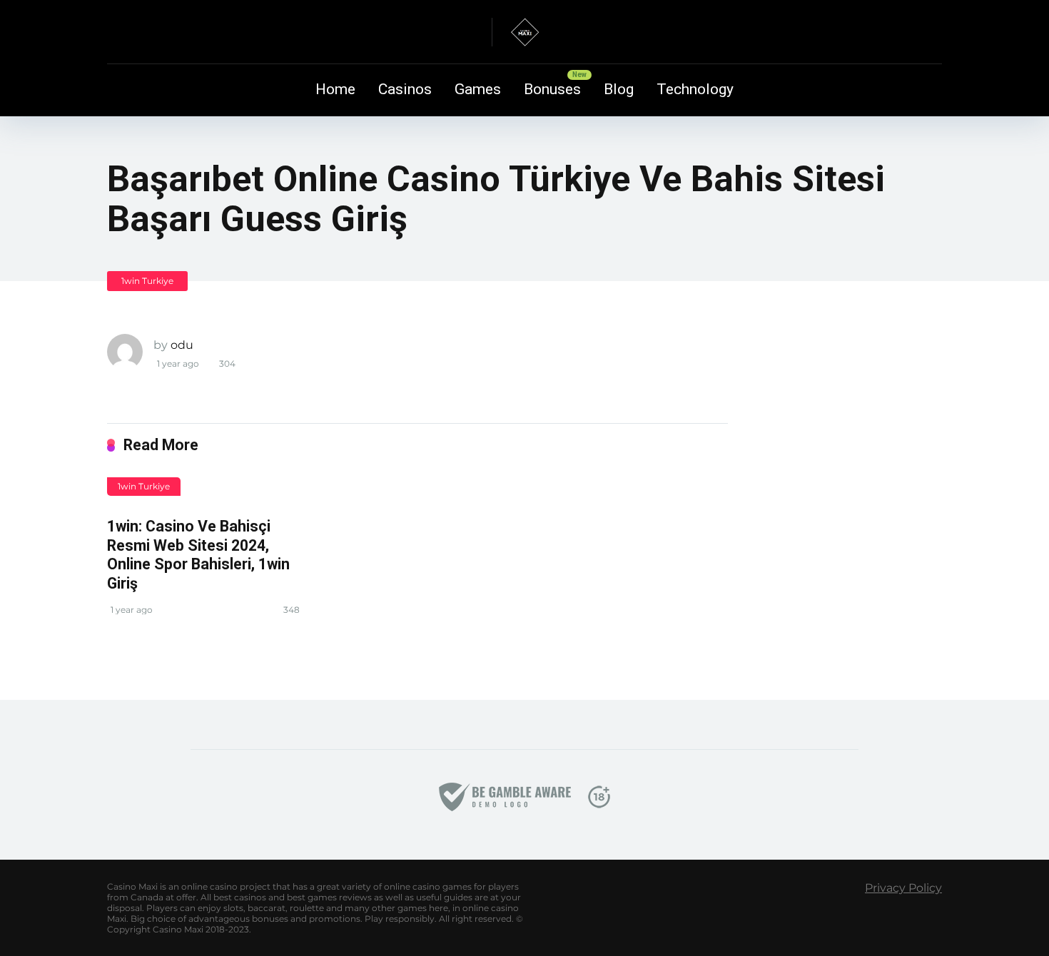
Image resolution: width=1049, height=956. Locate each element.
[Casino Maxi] (524, 32)
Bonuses (552, 89)
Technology (695, 89)
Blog (619, 89)
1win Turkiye (147, 280)
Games (478, 89)
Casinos (405, 89)
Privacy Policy (903, 888)
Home (335, 89)
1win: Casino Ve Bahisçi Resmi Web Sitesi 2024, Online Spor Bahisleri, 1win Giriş (198, 554)
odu (182, 345)
